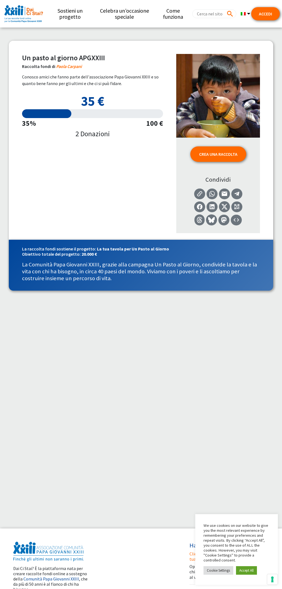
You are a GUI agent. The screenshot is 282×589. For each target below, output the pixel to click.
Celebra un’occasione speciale (124, 13)
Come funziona (173, 13)
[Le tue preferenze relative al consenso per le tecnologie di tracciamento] (272, 579)
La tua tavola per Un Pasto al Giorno (133, 249)
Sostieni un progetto (70, 13)
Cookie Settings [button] (218, 570)
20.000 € (89, 254)
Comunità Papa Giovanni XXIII (51, 579)
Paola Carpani (69, 66)
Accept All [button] (246, 570)
